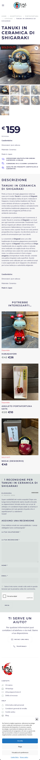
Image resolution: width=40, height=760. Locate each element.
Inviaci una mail (21, 639)
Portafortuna (31, 16)
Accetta (20, 741)
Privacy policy (24, 757)
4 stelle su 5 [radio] (7, 536)
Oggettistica (16, 16)
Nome (5, 565)
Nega (20, 747)
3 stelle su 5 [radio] (5, 536)
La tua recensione (11, 540)
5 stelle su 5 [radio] (9, 536)
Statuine (9, 18)
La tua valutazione (11, 532)
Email (5, 576)
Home (4, 16)
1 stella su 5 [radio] (2, 536)
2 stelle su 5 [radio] (4, 536)
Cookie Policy (15, 757)
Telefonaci (22, 646)
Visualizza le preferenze (20, 752)
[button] (37, 719)
